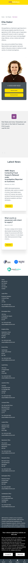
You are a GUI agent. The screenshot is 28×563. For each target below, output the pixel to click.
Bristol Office (5, 347)
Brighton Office (5, 329)
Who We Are (4, 281)
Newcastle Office (6, 458)
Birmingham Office (6, 311)
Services (4, 285)
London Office (5, 422)
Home (3, 17)
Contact (3, 288)
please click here (16, 550)
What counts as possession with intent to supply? (13, 220)
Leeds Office (4, 293)
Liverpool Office (5, 402)
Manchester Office (6, 440)
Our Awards (4, 287)
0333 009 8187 (7, 487)
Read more (8, 206)
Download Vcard (14, 95)
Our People (8, 17)
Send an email (14, 90)
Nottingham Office (6, 476)
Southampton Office (6, 493)
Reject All (20, 554)
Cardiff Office (5, 365)
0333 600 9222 (7, 304)
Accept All (8, 554)
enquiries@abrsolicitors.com (8, 306)
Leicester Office (5, 383)
